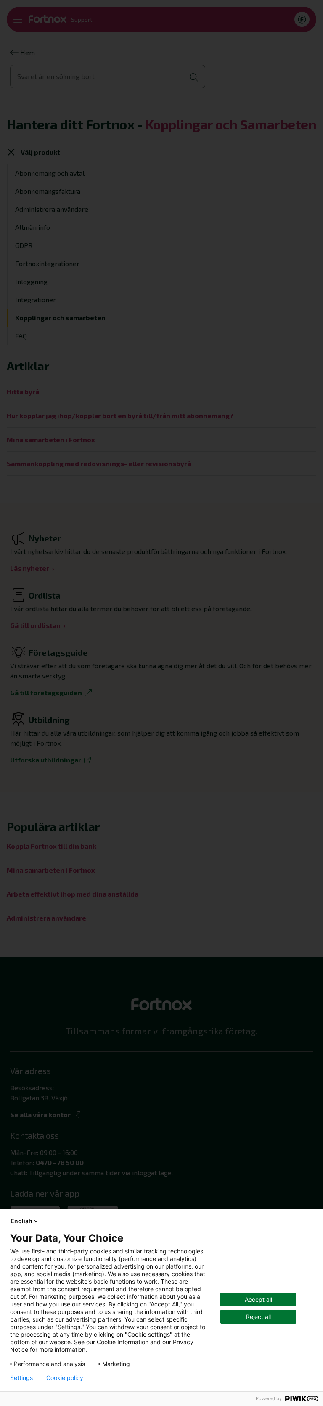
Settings (21, 1377)
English (21, 1220)
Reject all (258, 1316)
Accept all (258, 1299)
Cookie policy (64, 1377)
